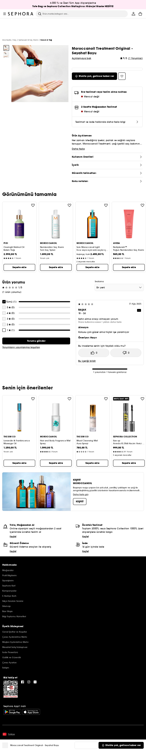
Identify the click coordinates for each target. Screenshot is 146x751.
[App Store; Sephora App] (31, 712)
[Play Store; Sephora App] (12, 712)
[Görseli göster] (6, 48)
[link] (36, 341)
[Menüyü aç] (4, 14)
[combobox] (119, 287)
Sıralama (99, 281)
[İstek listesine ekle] (33, 205)
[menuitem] (133, 13)
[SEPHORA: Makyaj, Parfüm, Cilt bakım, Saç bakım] (20, 14)
